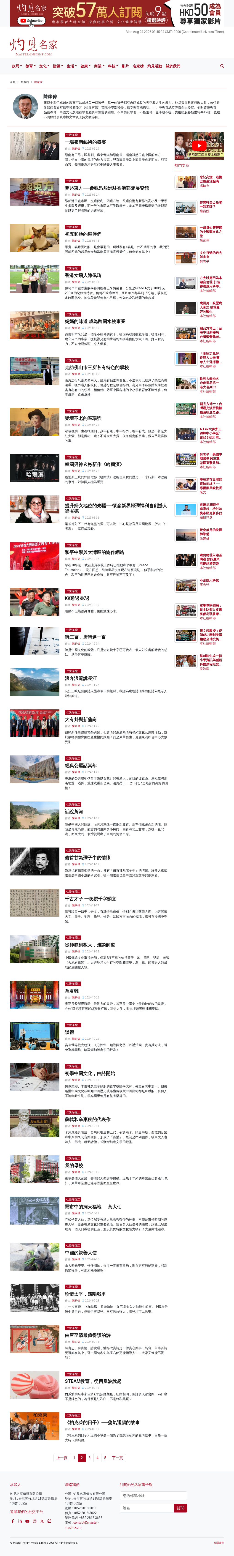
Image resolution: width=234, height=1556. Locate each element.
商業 (97, 66)
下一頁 (117, 1458)
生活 (70, 66)
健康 (84, 66)
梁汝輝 (204, 668)
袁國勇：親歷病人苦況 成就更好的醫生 (211, 307)
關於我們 (173, 66)
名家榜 (138, 66)
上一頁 (61, 1458)
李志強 (204, 584)
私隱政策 (219, 1542)
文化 (43, 66)
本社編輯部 (208, 291)
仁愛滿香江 (73, 135)
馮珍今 (204, 186)
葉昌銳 (204, 211)
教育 (29, 66)
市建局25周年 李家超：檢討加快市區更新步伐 (211, 509)
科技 (111, 66)
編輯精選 (206, 517)
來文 (203, 492)
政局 (15, 66)
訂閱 (180, 1508)
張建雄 (204, 538)
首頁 (13, 82)
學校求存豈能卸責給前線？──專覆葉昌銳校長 (211, 483)
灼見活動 (154, 66)
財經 (56, 66)
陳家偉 (38, 82)
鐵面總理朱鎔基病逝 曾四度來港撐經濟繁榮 (211, 559)
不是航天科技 (209, 580)
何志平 (204, 261)
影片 (125, 66)
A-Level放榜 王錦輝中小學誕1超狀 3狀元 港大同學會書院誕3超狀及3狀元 (211, 437)
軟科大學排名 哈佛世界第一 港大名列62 (209, 383)
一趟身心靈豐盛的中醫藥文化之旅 (211, 232)
